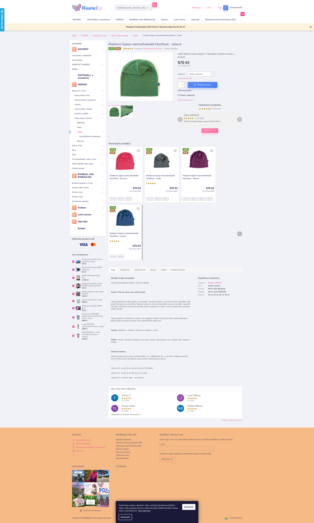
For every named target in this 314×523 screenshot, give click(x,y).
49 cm (129, 199)
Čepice (79, 132)
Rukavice (80, 141)
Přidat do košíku (204, 85)
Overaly (78, 104)
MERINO (82, 84)
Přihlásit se (167, 459)
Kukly (79, 127)
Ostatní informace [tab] (178, 270)
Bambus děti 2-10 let (80, 187)
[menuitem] (77, 20)
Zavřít (190, 138)
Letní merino (84, 214)
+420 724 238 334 (83, 443)
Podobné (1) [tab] (125, 270)
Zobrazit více (210, 130)
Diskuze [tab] (153, 270)
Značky (81, 228)
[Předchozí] (180, 119)
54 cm (209, 199)
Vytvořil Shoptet (235, 518)
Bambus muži (77, 197)
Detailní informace (184, 100)
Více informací (144, 510)
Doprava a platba (122, 449)
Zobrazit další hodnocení (231, 420)
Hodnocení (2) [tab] (139, 270)
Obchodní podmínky (123, 439)
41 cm (113, 199)
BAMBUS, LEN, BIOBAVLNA (86, 175)
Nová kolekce (77, 60)
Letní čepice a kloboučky (81, 55)
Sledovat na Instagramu (92, 510)
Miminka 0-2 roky (79, 91)
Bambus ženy (77, 192)
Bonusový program (123, 452)
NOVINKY (83, 49)
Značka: (171, 48)
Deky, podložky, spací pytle (82, 164)
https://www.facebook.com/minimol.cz (90, 447)
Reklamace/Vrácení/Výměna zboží (128, 446)
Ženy (74, 150)
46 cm (121, 199)
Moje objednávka (122, 458)
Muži (74, 154)
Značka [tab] (163, 270)
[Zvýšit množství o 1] (185, 83)
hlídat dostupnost (184, 90)
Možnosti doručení (185, 78)
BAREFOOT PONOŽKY (81, 64)
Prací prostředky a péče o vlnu (84, 159)
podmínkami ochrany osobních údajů (197, 454)
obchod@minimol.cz (83, 440)
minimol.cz (80, 451)
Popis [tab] (113, 270)
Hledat (154, 4)
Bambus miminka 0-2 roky (82, 183)
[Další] (239, 119)
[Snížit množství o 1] (185, 86)
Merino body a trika (82, 95)
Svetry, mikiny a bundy (83, 109)
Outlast (82, 207)
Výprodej (82, 221)
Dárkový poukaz (78, 168)
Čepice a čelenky (215, 283)
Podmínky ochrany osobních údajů (129, 442)
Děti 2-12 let (77, 145)
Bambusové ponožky (80, 201)
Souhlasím (189, 507)
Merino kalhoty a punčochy (85, 100)
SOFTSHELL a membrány (85, 76)
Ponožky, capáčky (81, 113)
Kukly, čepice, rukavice (83, 118)
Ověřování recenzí (122, 455)
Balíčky (75, 69)
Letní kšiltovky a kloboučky (90, 136)
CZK (208, 7)
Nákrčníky (81, 123)
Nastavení (125, 517)
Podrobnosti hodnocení (153, 48)
